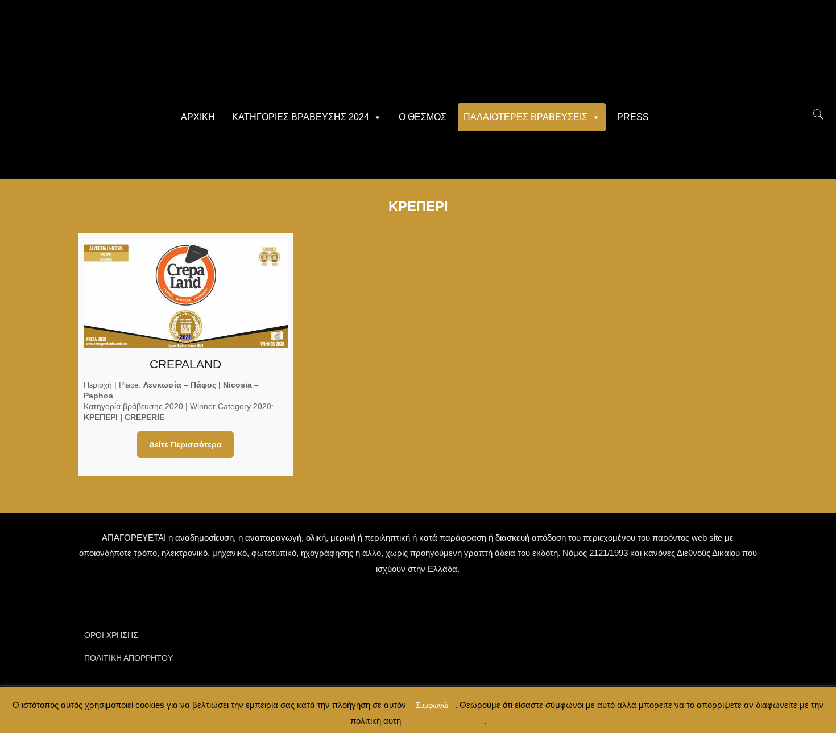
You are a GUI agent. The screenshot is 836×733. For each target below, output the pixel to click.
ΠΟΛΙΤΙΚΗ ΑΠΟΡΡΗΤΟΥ (128, 657)
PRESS (633, 117)
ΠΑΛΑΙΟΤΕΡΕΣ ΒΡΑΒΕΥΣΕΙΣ (525, 117)
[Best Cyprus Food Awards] (418, 51)
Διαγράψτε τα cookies (442, 721)
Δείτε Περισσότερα (185, 444)
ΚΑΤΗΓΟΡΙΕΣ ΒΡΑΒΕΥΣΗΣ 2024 (300, 117)
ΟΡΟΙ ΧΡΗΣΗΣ (111, 635)
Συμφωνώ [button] (432, 705)
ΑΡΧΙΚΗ (198, 117)
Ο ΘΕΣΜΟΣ (422, 117)
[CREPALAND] (186, 293)
